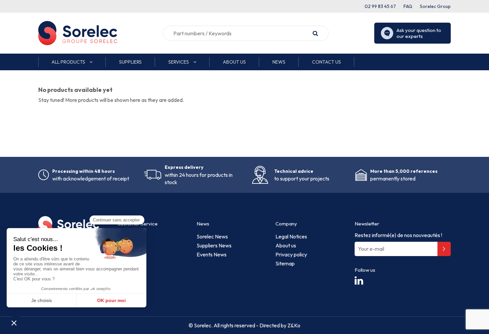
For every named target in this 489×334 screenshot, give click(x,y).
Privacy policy (291, 254)
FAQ (408, 6)
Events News (212, 254)
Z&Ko (293, 325)
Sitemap (285, 263)
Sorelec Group (435, 6)
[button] (72, 62)
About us (285, 245)
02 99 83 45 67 (380, 6)
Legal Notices (291, 236)
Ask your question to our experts (419, 33)
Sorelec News (212, 236)
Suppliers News (214, 245)
